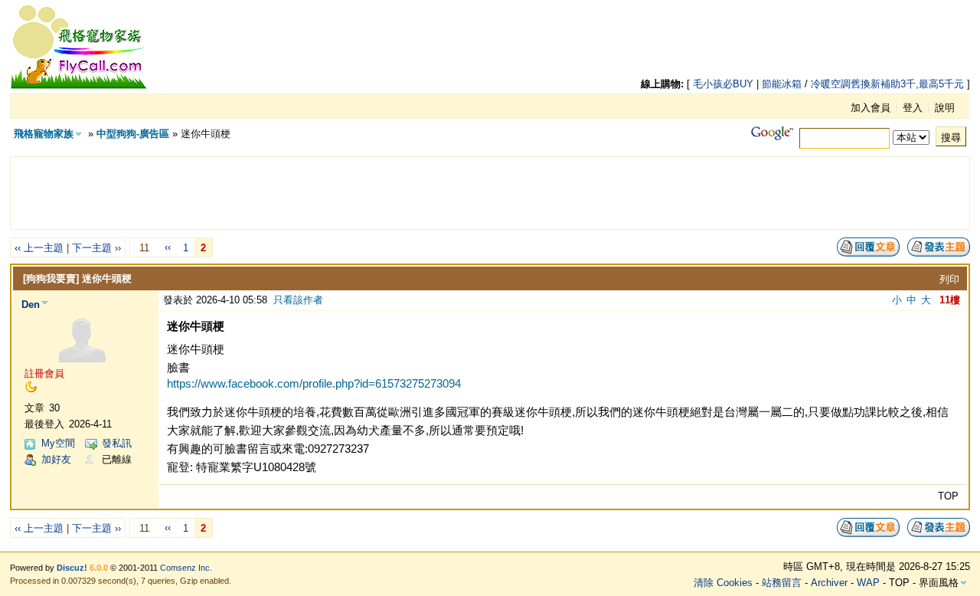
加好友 (56, 459)
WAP (868, 582)
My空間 (58, 443)
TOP (948, 496)
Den (30, 304)
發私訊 (117, 443)
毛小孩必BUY (723, 84)
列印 (949, 279)
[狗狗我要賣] (51, 278)
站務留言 (782, 582)
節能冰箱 (782, 84)
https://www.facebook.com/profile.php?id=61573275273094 (314, 383)
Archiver (829, 582)
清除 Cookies (723, 582)
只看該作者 (298, 300)
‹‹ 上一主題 (39, 248)
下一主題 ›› (96, 248)
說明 (945, 107)
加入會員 (870, 107)
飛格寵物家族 (44, 133)
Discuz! (72, 567)
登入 (913, 107)
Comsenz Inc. (186, 567)
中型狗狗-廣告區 (132, 133)
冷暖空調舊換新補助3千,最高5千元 (887, 84)
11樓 (949, 300)
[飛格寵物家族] (79, 86)
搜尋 (951, 137)
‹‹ (168, 247)
